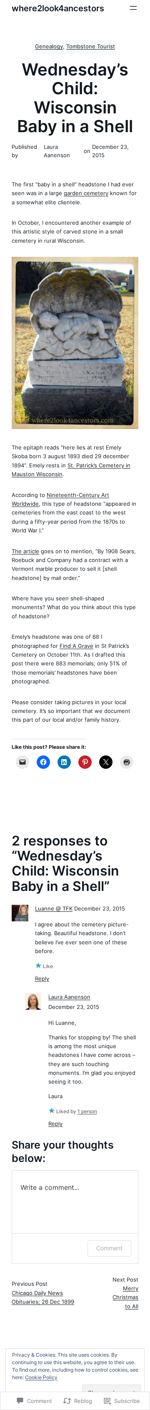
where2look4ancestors (58, 8)
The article (25, 551)
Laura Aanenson (69, 997)
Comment (109, 1248)
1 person (87, 1111)
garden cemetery (86, 193)
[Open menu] (133, 8)
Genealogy (49, 46)
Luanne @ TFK (53, 909)
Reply (42, 979)
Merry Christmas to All (125, 1297)
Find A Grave (76, 645)
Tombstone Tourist (90, 46)
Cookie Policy (41, 1377)
